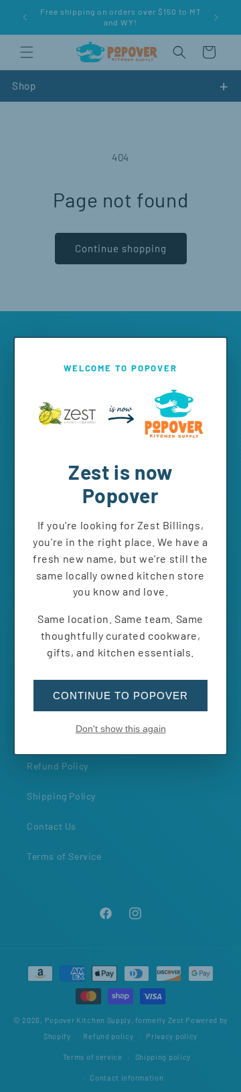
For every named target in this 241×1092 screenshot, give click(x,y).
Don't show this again (121, 728)
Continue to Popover (120, 695)
